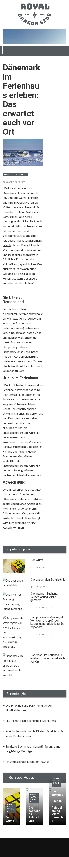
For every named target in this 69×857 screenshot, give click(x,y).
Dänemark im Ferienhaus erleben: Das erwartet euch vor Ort (47, 658)
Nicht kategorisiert (15, 175)
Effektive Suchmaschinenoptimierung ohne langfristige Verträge (33, 749)
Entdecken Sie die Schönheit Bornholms (31, 720)
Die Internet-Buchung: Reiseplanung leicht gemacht (44, 597)
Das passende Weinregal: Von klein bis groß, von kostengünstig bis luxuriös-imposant (48, 622)
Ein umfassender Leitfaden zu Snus (27, 761)
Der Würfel (37, 560)
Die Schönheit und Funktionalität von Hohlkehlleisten (29, 708)
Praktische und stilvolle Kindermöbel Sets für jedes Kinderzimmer (34, 733)
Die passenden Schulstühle (48, 579)
